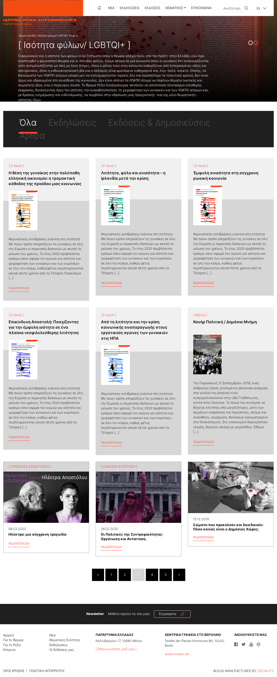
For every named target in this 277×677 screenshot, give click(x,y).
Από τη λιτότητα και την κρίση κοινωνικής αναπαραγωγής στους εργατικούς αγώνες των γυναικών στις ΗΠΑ (134, 330)
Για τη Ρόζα (12, 645)
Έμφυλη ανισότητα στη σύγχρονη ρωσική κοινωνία (225, 176)
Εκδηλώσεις (130, 8)
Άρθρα (32, 135)
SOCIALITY (265, 671)
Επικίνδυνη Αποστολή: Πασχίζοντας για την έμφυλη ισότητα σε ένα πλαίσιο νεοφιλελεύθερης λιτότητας (44, 327)
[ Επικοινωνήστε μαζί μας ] (116, 649)
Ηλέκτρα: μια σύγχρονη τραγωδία (37, 534)
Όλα (28, 122)
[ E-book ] (16, 166)
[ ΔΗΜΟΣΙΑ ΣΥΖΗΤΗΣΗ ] (119, 466)
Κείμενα (9, 650)
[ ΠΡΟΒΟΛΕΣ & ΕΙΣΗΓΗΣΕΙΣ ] (29, 466)
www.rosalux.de (177, 654)
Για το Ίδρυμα (13, 640)
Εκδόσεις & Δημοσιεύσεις (159, 122)
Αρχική (8, 635)
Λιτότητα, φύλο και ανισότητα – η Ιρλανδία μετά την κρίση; (133, 176)
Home (99, 8)
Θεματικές (174, 8)
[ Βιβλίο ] (200, 315)
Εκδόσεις (152, 8)
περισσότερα (19, 287)
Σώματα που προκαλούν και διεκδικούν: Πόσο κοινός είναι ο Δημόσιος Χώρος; (228, 527)
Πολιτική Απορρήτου (47, 671)
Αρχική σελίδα (27, 35)
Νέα (111, 8)
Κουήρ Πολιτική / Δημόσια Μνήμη (225, 322)
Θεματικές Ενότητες (64, 640)
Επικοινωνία (201, 8)
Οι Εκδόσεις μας (61, 650)
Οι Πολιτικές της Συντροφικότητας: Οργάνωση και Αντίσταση (132, 536)
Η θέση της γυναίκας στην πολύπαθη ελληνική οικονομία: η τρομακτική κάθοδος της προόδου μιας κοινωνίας (45, 178)
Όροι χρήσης (13, 671)
